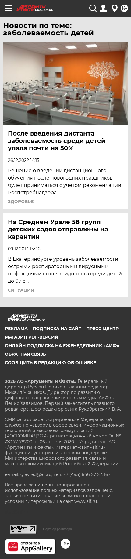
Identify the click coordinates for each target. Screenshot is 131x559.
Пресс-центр (102, 328)
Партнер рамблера (57, 529)
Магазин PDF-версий (31, 337)
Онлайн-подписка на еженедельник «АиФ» (62, 345)
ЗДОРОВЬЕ (21, 201)
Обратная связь (25, 354)
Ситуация (21, 290)
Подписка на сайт (57, 328)
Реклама (16, 328)
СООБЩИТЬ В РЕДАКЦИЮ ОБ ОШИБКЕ (50, 362)
